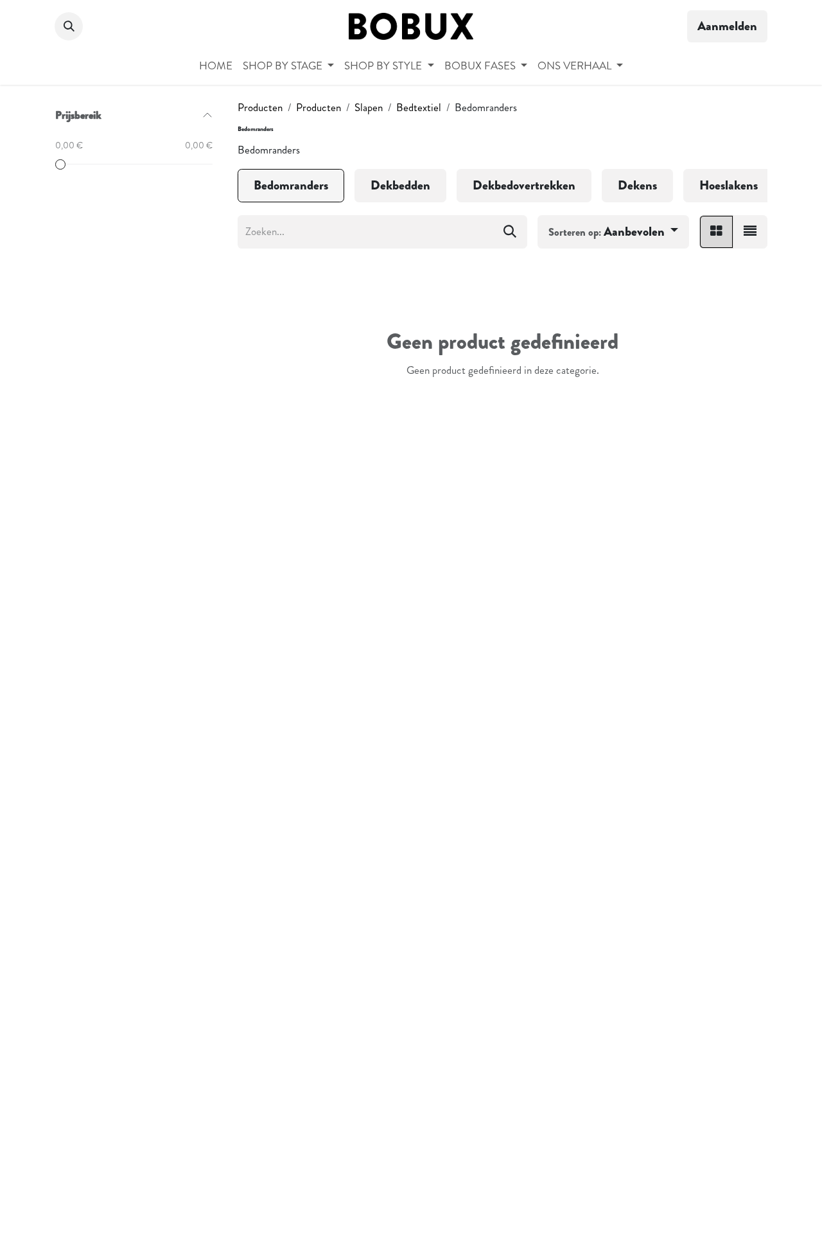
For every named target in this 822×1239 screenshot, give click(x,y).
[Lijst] (750, 232)
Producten (260, 107)
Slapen (368, 107)
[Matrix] (716, 232)
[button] (69, 26)
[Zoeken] (510, 232)
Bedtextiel (418, 107)
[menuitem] (216, 66)
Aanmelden (727, 26)
